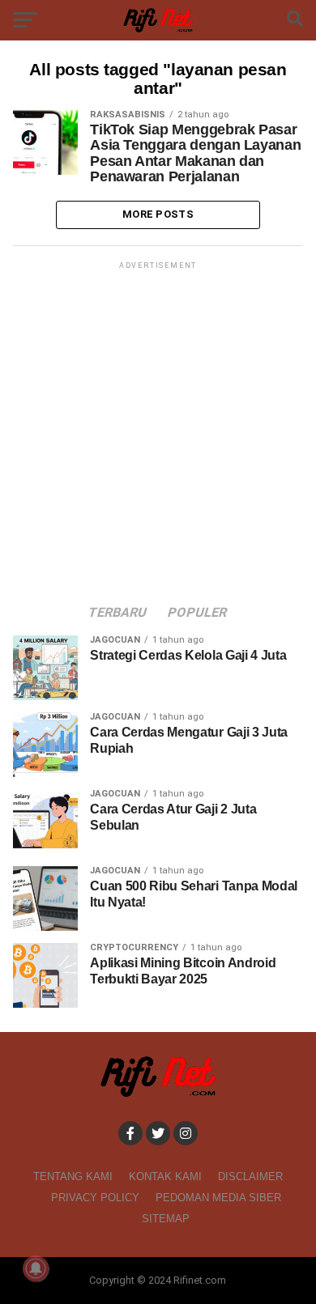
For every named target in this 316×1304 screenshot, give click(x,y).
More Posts (158, 214)
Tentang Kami (73, 1176)
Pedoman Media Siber (218, 1197)
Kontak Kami (165, 1176)
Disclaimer (250, 1176)
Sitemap (166, 1219)
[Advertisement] (158, 430)
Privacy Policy (95, 1197)
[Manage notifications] (36, 1268)
